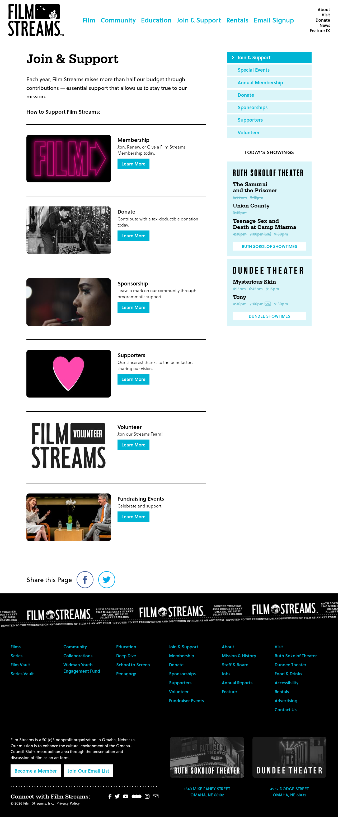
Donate (323, 20)
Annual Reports (237, 683)
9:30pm (281, 234)
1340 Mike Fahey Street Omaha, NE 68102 (207, 792)
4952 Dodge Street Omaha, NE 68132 (289, 792)
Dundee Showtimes (269, 316)
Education (156, 20)
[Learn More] (68, 158)
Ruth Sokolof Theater (296, 656)
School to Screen (133, 665)
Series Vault (22, 674)
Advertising (286, 701)
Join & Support (199, 20)
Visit (326, 15)
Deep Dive (126, 656)
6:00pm (240, 197)
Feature (229, 692)
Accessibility (286, 683)
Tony (239, 297)
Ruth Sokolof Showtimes (269, 246)
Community (118, 20)
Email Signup (274, 20)
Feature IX (320, 30)
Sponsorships (252, 107)
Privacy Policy (68, 803)
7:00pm (257, 234)
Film (89, 20)
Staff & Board (235, 665)
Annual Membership (260, 82)
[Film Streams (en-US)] (37, 20)
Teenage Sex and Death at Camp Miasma (264, 224)
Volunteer (249, 132)
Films (16, 647)
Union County (251, 205)
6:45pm (256, 289)
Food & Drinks (288, 674)
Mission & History (239, 656)
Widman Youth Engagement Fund (81, 668)
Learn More (133, 163)
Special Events (254, 69)
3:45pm (240, 212)
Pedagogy (126, 674)
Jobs (226, 674)
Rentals (237, 20)
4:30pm (240, 234)
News (325, 25)
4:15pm (239, 289)
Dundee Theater (290, 665)
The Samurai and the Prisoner (255, 187)
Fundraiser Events (186, 701)
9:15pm (256, 197)
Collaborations (77, 656)
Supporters (250, 119)
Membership (181, 656)
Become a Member (36, 770)
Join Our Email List (88, 770)
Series (16, 656)
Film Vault (20, 665)
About (324, 9)
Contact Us (286, 710)
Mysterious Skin (254, 282)
